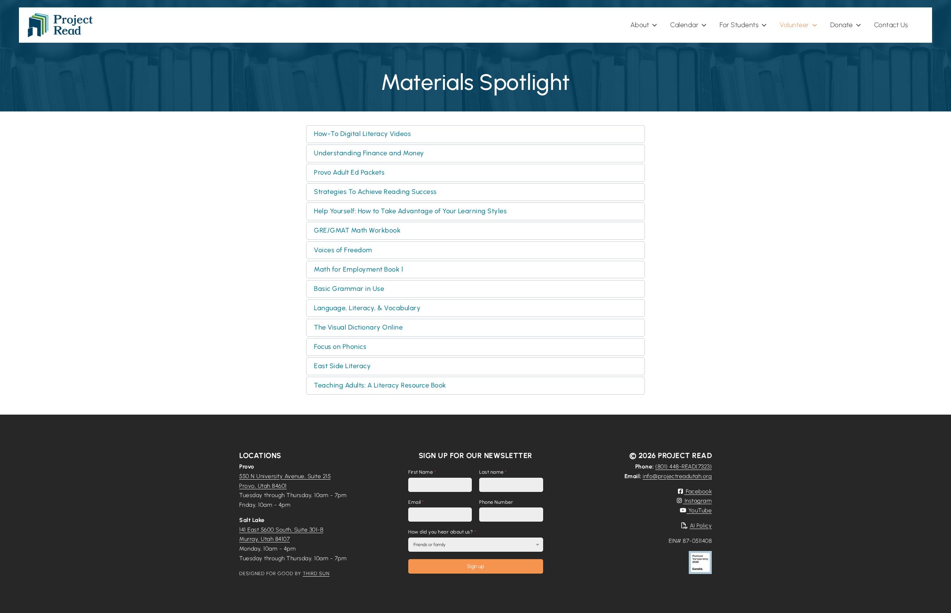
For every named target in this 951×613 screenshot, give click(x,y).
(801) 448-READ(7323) (683, 466)
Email (416, 502)
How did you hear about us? (442, 532)
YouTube (699, 510)
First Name (422, 472)
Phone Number (496, 502)
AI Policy (701, 525)
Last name (493, 472)
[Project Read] (60, 25)
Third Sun (316, 573)
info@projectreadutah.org (677, 476)
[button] (475, 134)
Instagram (697, 500)
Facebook (698, 491)
